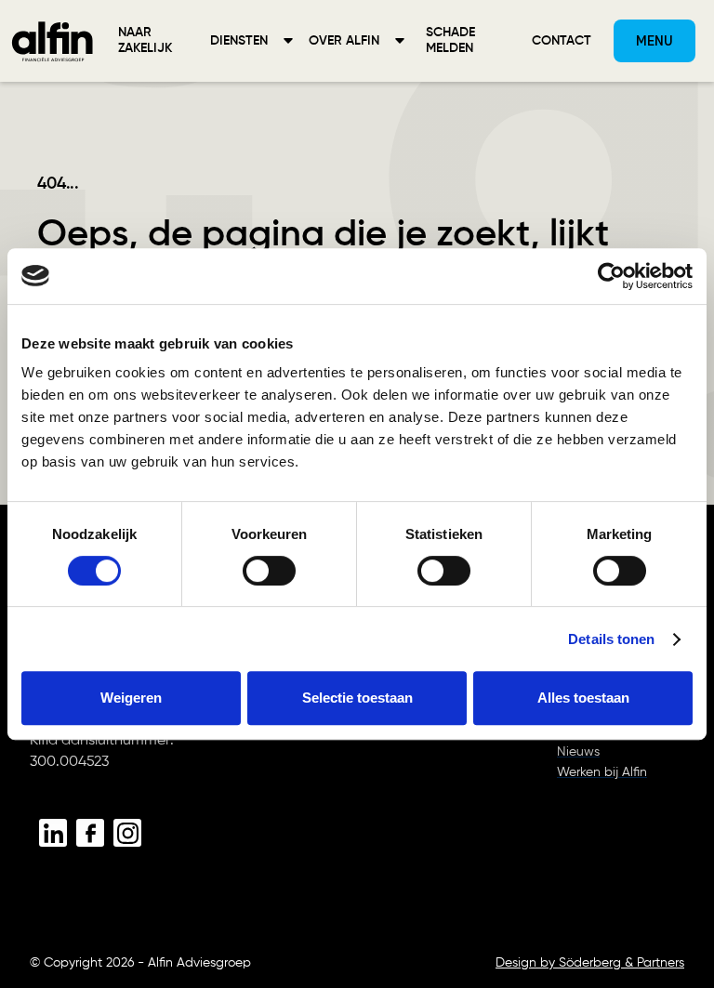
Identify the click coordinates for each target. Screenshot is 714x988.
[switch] (269, 571)
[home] (52, 41)
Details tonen (611, 639)
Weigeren (131, 697)
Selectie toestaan (357, 697)
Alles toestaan (583, 697)
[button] (252, 41)
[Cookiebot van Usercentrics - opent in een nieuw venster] (611, 276)
